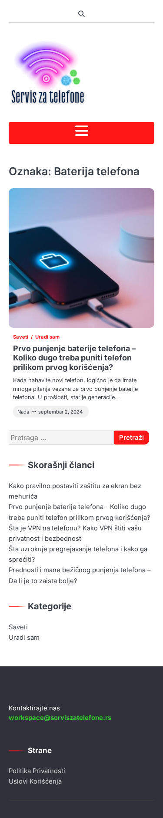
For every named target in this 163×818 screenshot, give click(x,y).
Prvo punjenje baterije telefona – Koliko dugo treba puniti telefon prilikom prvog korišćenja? (74, 358)
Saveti (20, 337)
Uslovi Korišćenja (35, 781)
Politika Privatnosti (37, 771)
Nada (23, 412)
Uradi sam (47, 337)
